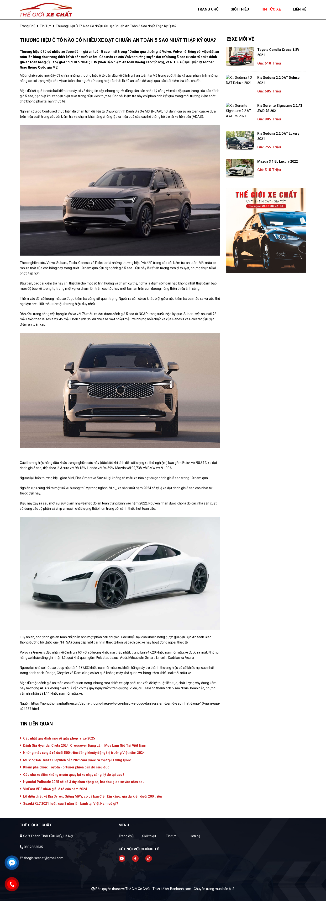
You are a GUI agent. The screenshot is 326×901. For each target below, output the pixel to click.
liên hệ (299, 9)
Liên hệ (195, 836)
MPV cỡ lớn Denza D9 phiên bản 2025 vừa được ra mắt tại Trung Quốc (77, 760)
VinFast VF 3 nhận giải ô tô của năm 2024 (55, 789)
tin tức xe (271, 9)
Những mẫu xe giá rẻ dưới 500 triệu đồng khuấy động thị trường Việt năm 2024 (84, 753)
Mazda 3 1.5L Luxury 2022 (277, 161)
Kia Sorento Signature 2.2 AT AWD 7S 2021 (280, 108)
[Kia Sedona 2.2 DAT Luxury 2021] (240, 140)
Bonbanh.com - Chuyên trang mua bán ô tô (202, 889)
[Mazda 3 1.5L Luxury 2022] (240, 168)
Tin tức (45, 26)
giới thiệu (240, 9)
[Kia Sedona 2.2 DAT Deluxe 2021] (240, 80)
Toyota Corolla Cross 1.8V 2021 (278, 52)
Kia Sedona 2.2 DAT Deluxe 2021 (278, 80)
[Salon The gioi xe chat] (46, 9)
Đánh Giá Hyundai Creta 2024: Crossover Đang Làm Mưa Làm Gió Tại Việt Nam (84, 745)
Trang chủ (126, 836)
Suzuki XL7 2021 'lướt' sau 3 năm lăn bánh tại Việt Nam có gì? (70, 803)
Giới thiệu (149, 836)
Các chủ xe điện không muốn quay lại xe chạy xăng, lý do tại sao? (73, 775)
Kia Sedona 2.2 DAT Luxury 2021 (278, 136)
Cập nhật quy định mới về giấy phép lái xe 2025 (59, 738)
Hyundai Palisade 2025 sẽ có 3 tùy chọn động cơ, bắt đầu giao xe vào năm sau (83, 782)
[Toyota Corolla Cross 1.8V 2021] (240, 56)
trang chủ (208, 9)
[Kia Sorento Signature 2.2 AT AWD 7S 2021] (240, 111)
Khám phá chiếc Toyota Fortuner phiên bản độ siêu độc (66, 767)
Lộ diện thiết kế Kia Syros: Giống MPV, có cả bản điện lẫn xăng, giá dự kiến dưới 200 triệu (92, 796)
